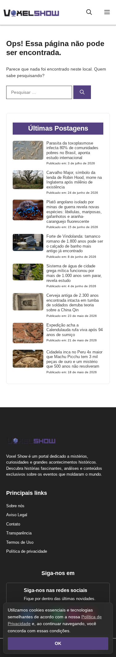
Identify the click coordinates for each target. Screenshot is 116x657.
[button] (89, 12)
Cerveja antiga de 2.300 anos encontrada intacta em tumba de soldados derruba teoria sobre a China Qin (72, 302)
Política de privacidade (26, 551)
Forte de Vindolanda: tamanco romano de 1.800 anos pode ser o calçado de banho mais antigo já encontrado (74, 243)
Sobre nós (15, 506)
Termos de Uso (19, 542)
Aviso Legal (16, 514)
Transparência (19, 533)
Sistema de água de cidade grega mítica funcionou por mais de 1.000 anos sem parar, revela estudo (74, 273)
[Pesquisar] (82, 92)
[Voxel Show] (31, 12)
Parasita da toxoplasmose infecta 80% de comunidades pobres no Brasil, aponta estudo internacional (72, 150)
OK (58, 643)
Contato (13, 524)
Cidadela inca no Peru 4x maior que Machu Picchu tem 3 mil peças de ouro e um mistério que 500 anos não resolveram (74, 359)
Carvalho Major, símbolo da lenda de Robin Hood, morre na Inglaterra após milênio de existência (74, 179)
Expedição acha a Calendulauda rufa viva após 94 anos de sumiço (74, 330)
